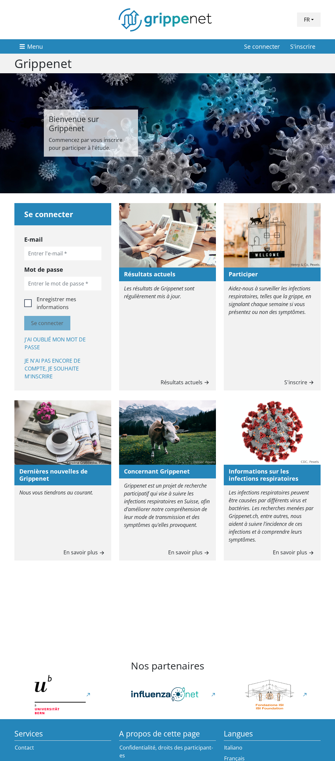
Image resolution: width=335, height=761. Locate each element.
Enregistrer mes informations (56, 303)
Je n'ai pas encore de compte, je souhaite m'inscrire (52, 368)
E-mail (33, 239)
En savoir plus (80, 552)
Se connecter (262, 46)
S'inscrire (302, 46)
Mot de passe (43, 269)
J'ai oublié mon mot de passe (55, 343)
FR (307, 19)
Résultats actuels (182, 382)
